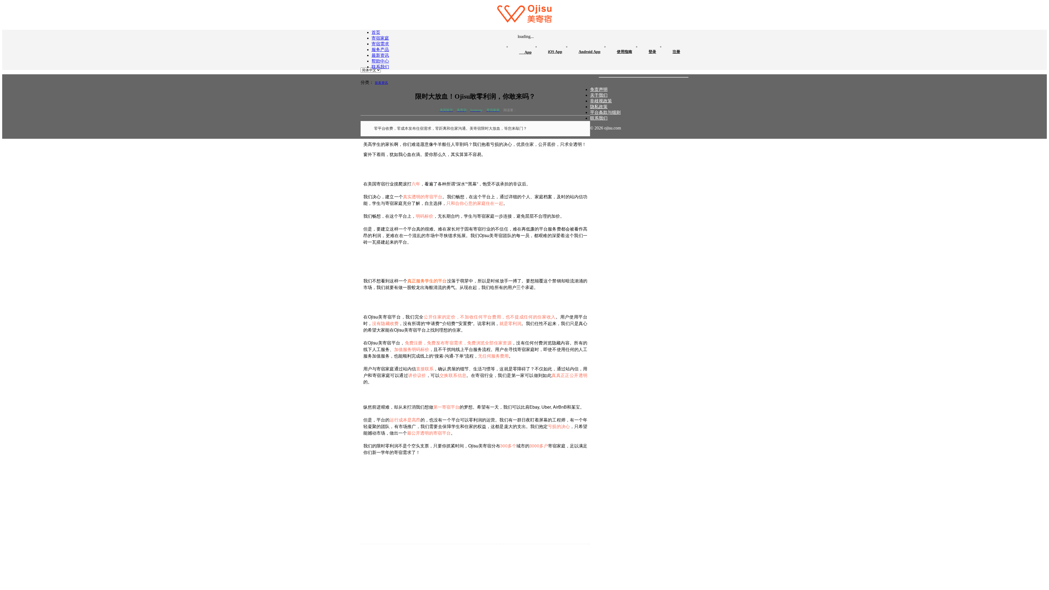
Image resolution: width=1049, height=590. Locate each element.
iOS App (555, 52)
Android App (589, 52)
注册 (676, 52)
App (525, 52)
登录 (652, 52)
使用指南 (624, 52)
